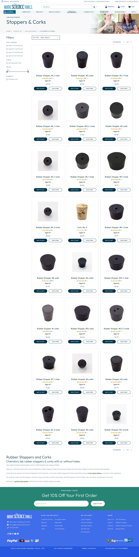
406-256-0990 (14, 527)
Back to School (12, 1)
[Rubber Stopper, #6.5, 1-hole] (82, 111)
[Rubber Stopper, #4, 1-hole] (48, 161)
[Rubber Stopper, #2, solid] (82, 414)
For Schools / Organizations (97, 1)
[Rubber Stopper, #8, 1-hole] (116, 212)
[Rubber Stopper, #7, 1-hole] (48, 364)
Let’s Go (98, 503)
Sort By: (36, 37)
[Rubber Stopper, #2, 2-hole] (48, 414)
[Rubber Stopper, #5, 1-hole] (82, 161)
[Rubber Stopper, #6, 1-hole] (48, 111)
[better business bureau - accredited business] (129, 541)
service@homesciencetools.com (19, 525)
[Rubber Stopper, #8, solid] (48, 262)
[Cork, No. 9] (82, 212)
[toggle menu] (30, 12)
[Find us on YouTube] (15, 534)
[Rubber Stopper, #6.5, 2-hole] (116, 313)
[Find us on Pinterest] (10, 534)
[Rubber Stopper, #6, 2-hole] (116, 414)
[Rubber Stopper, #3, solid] (116, 364)
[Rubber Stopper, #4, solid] (82, 364)
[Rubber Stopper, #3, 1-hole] (48, 60)
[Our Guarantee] (108, 541)
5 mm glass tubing (94, 473)
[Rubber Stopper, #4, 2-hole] (48, 212)
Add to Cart (40, 88)
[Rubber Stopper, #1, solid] (48, 313)
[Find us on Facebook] (8, 534)
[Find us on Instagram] (13, 534)
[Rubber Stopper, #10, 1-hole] (116, 262)
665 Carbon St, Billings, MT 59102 (19, 522)
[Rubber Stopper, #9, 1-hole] (116, 161)
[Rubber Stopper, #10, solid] (82, 313)
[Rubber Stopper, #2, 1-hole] (116, 60)
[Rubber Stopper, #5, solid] (116, 111)
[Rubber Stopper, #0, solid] (82, 60)
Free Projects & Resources (126, 1)
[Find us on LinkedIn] (18, 534)
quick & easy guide (21, 481)
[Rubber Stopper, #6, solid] (82, 262)
